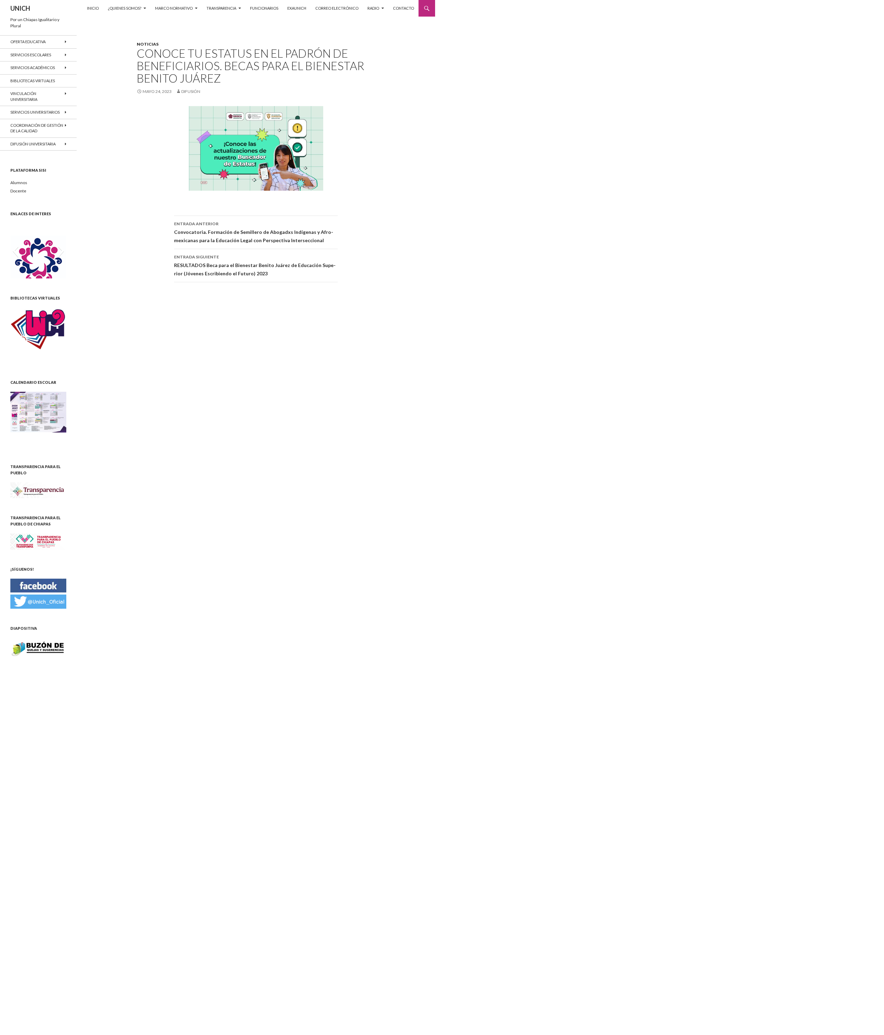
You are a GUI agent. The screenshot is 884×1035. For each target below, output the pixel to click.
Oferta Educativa (28, 41)
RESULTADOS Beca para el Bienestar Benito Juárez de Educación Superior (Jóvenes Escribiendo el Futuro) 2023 (255, 265)
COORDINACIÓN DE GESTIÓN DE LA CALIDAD (36, 128)
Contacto (403, 8)
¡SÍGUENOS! (22, 569)
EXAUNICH (296, 8)
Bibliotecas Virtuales (32, 80)
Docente (18, 190)
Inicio (93, 8)
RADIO (373, 8)
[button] (15, 251)
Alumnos (18, 182)
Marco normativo (174, 8)
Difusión (190, 91)
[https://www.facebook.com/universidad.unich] (38, 585)
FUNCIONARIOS (264, 8)
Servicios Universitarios (35, 112)
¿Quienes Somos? (124, 8)
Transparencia (221, 8)
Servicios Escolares (30, 55)
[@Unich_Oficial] (38, 601)
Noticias (147, 44)
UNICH (20, 8)
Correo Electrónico (336, 8)
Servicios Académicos (32, 67)
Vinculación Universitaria (23, 96)
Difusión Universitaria (33, 144)
